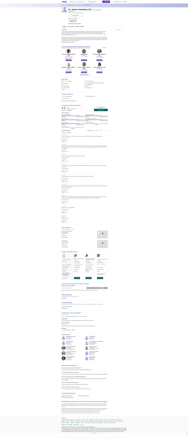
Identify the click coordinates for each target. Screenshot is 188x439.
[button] (102, 233)
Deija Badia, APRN (84, 54)
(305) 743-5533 (65, 237)
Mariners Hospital (64, 308)
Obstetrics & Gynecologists (79, 421)
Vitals (107, 247)
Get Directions (64, 235)
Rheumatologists (77, 422)
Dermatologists (92, 419)
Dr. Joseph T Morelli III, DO (71, 351)
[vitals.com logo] (64, 2)
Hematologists (64, 421)
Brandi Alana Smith (69, 341)
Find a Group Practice (112, 422)
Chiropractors (83, 419)
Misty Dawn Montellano (70, 356)
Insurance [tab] (82, 26)
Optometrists (96, 421)
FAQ (67, 424)
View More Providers (84, 74)
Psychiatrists (67, 422)
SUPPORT (63, 424)
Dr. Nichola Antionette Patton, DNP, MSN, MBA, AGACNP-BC (90, 259)
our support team (86, 412)
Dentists (87, 419)
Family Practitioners (112, 419)
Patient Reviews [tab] (70, 26)
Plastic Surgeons (120, 421)
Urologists (82, 422)
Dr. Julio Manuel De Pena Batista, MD (96, 341)
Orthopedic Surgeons (102, 421)
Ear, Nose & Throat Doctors (99, 419)
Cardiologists (78, 419)
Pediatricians (115, 421)
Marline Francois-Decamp (71, 336)
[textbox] (78, 2)
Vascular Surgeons (87, 422)
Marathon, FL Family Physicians (67, 395)
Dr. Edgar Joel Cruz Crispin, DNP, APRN (84, 68)
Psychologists (72, 422)
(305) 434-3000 (65, 246)
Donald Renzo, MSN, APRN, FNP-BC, (99, 55)
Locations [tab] (77, 26)
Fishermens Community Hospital (75, 23)
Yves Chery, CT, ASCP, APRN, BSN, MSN (68, 55)
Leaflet (102, 247)
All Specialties (93, 422)
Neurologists (72, 421)
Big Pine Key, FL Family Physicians (83, 395)
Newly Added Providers (99, 422)
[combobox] (78, 2)
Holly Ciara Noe (92, 356)
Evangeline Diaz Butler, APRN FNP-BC (69, 68)
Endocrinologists (106, 419)
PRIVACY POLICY (76, 424)
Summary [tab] (64, 26)
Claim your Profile (98, 9)
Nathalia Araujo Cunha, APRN (99, 67)
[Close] (187, 433)
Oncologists (85, 421)
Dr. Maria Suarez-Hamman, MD (102, 259)
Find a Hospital (106, 422)
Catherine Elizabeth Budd (93, 351)
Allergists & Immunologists (65, 419)
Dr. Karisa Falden (92, 336)
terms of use (78, 428)
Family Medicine (64, 298)
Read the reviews (73, 100)
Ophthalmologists (90, 421)
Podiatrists (63, 422)
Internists (68, 421)
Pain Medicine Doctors (109, 421)
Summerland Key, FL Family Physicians (68, 397)
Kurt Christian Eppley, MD (70, 346)
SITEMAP (70, 424)
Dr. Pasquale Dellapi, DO (93, 346)
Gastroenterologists (119, 419)
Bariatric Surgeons (72, 419)
